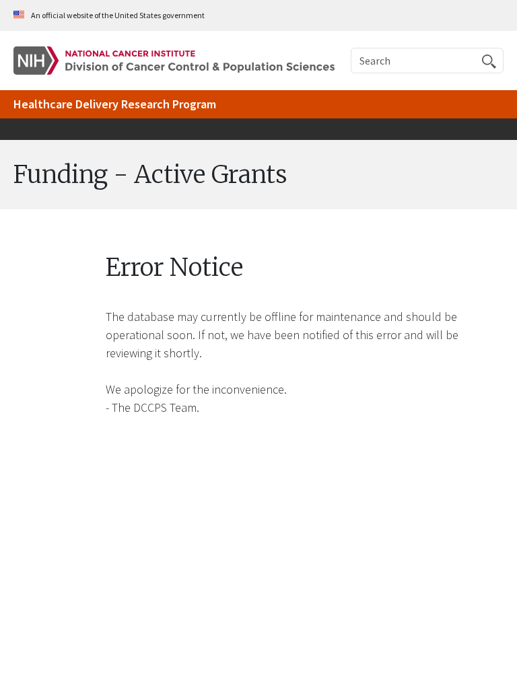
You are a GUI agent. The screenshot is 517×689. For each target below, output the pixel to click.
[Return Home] (174, 59)
